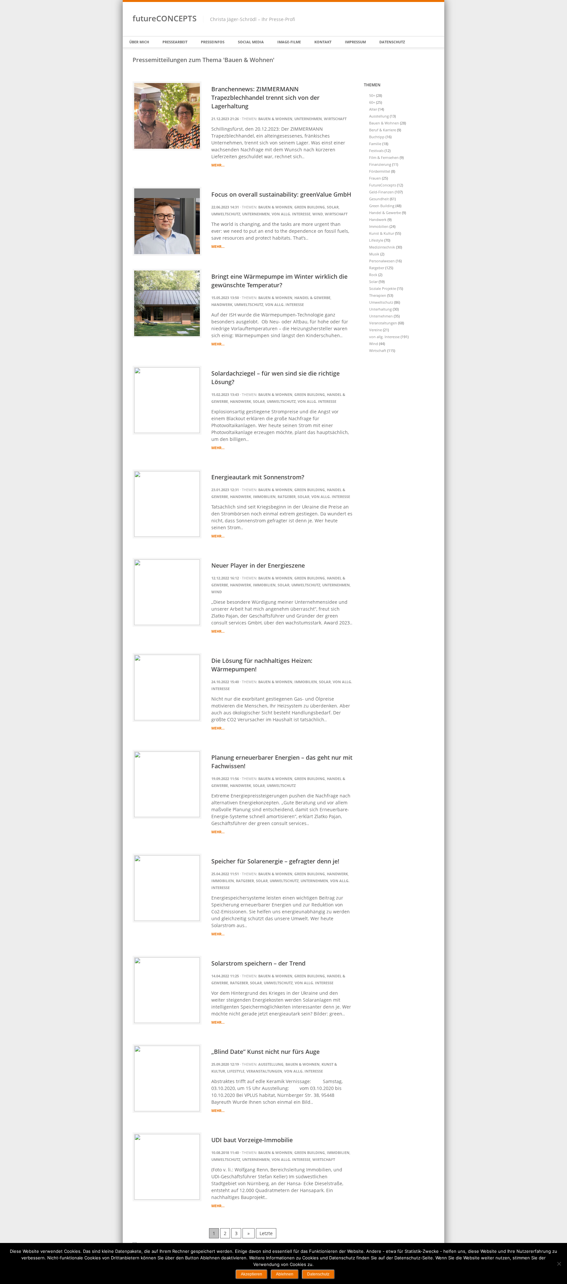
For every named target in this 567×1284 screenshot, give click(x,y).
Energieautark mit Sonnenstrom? (257, 477)
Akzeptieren (251, 1274)
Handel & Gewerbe (312, 297)
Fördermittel (379, 171)
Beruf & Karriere (382, 129)
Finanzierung (380, 164)
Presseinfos (212, 41)
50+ (372, 95)
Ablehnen (284, 1274)
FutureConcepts (382, 185)
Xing (407, 7)
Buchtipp (377, 136)
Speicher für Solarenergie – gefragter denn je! (275, 861)
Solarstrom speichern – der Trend (258, 963)
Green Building (309, 207)
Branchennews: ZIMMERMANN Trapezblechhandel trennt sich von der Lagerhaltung (265, 97)
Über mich (139, 41)
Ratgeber (287, 496)
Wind (317, 213)
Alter (373, 109)
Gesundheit (379, 198)
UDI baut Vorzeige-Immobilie (252, 1140)
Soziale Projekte (382, 288)
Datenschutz (392, 41)
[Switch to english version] (431, 7)
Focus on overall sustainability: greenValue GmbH (281, 194)
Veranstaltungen (264, 1071)
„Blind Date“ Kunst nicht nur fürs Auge (265, 1051)
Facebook (399, 7)
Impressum (355, 41)
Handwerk (221, 304)
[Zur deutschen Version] (425, 7)
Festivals (376, 150)
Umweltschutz (225, 213)
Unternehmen (308, 118)
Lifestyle (235, 1071)
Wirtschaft (335, 118)
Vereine (375, 329)
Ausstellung (271, 1064)
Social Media (251, 41)
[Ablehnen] (559, 1263)
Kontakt (322, 41)
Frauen (375, 178)
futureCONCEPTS (165, 18)
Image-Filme (289, 41)
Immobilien (264, 496)
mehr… (217, 165)
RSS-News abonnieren (416, 7)
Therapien (377, 295)
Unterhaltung (380, 309)
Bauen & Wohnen (275, 118)
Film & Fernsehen (384, 157)
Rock (373, 274)
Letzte (266, 1233)
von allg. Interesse (291, 213)
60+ (372, 102)
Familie (375, 143)
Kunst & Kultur (381, 233)
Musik (374, 253)
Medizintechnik (382, 247)
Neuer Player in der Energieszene (258, 565)
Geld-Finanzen (381, 191)
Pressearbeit (174, 41)
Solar (333, 207)
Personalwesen (382, 260)
